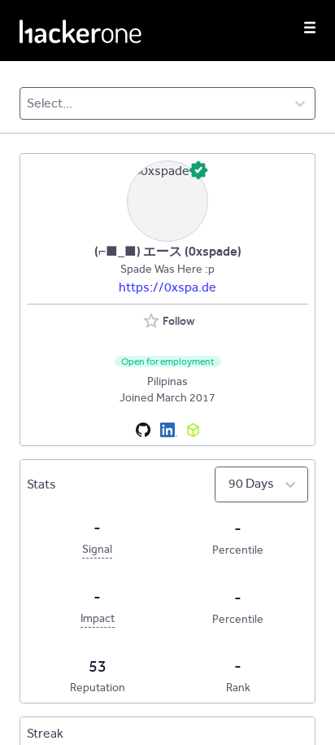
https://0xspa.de (167, 287)
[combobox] (28, 103)
